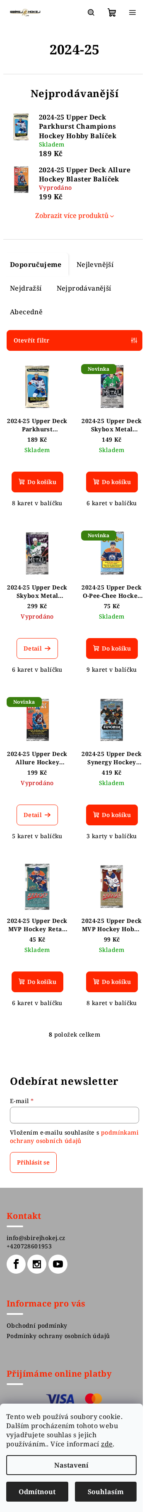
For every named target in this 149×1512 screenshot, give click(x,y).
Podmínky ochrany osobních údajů (58, 1336)
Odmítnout (37, 1491)
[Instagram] (36, 1264)
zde (107, 1443)
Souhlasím (106, 1491)
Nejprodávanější (84, 288)
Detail (33, 648)
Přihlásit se (33, 1162)
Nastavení (71, 1465)
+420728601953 (29, 1246)
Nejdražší (26, 288)
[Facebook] (16, 1264)
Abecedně (26, 311)
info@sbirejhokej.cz (36, 1238)
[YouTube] (57, 1264)
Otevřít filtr (31, 340)
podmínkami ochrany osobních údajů (74, 1136)
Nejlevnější (95, 264)
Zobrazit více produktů (71, 215)
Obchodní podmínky (37, 1325)
